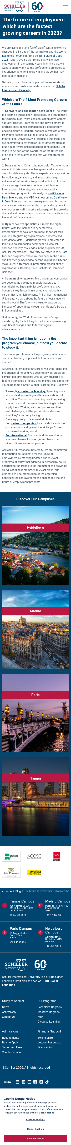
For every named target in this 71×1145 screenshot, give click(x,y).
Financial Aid (45, 1047)
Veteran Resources (49, 1042)
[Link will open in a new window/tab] (17, 1082)
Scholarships (46, 1037)
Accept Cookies (35, 1138)
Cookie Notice (46, 1112)
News (5, 1007)
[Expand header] (66, 7)
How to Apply (10, 1042)
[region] (35, 1116)
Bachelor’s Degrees (50, 1007)
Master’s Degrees (49, 1012)
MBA (40, 1016)
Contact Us (9, 1016)
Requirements (10, 1037)
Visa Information (12, 1052)
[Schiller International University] (24, 7)
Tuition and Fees (12, 1047)
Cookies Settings (35, 1119)
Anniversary (9, 1012)
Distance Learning (49, 1021)
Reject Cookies (35, 1129)
